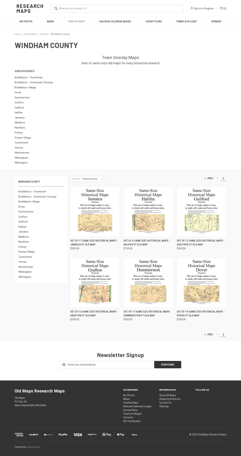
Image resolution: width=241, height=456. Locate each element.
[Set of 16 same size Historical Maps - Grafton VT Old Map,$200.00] (95, 282)
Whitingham (25, 271)
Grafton (22, 216)
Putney (22, 246)
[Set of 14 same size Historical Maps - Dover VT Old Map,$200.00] (201, 282)
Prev (210, 178)
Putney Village (26, 251)
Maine (50, 21)
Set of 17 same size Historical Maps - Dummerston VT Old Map (147, 313)
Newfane (23, 241)
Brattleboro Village (29, 201)
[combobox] (117, 9)
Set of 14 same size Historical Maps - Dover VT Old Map (200, 313)
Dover (21, 206)
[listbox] (93, 179)
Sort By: (76, 178)
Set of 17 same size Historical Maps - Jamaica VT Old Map (94, 242)
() (224, 8)
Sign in (197, 8)
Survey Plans (154, 21)
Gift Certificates (132, 421)
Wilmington (24, 277)
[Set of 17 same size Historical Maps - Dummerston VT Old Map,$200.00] (148, 282)
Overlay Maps (76, 21)
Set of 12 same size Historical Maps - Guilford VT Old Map (200, 242)
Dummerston (26, 211)
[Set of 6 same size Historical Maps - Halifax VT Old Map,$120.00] (148, 211)
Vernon (22, 261)
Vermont (216, 21)
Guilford (23, 221)
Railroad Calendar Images (115, 21)
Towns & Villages (186, 21)
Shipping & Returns (169, 399)
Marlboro (23, 236)
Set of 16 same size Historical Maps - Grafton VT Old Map (94, 313)
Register (209, 8)
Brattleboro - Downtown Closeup (37, 196)
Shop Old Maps (167, 395)
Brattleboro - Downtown (32, 191)
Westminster (25, 266)
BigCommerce (33, 447)
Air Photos (25, 21)
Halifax (22, 226)
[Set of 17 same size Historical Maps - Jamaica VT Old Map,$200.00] (95, 211)
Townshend (25, 256)
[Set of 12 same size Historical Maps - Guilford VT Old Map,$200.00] (201, 211)
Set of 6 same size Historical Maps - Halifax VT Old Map (146, 242)
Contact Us (165, 402)
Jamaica (23, 231)
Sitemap (164, 406)
